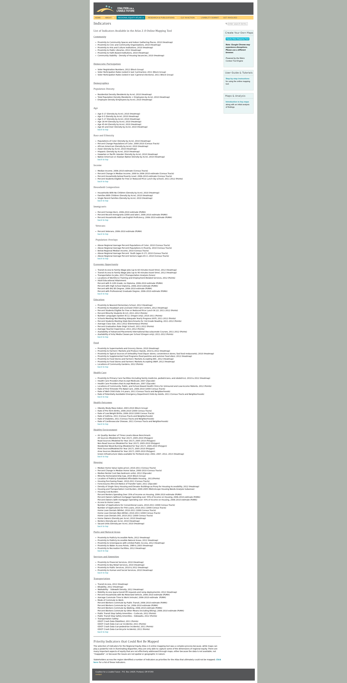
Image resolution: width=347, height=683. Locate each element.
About (108, 18)
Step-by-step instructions (237, 78)
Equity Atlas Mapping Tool (238, 39)
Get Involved (230, 18)
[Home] (115, 8)
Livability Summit (210, 18)
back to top (103, 130)
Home (98, 18)
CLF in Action (187, 18)
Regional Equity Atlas (129, 18)
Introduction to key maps (237, 102)
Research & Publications (160, 18)
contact (98, 674)
